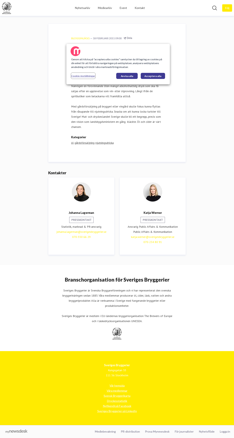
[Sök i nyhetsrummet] (214, 8)
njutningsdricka (104, 143)
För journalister (184, 431)
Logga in (225, 431)
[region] (118, 64)
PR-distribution (130, 431)
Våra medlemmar (117, 390)
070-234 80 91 (152, 242)
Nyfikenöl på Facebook (117, 406)
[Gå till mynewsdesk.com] (16, 431)
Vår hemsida (117, 385)
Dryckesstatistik (117, 401)
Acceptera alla (152, 75)
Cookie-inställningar (83, 75)
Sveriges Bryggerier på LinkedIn (117, 411)
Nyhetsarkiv (82, 8)
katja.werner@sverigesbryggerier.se (152, 237)
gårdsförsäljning (84, 143)
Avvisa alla (127, 75)
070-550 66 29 (81, 237)
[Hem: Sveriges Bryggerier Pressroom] (6, 8)
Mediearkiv (105, 8)
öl (72, 143)
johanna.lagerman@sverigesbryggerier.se (81, 232)
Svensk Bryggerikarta (117, 396)
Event (123, 8)
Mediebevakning (105, 431)
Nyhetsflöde (207, 431)
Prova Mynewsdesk (157, 431)
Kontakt (140, 8)
